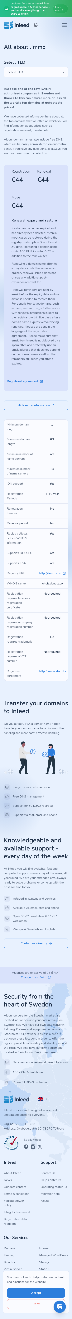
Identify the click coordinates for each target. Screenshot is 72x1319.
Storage (44, 1262)
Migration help (50, 1194)
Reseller (9, 1262)
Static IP (44, 1269)
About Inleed (12, 1173)
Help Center (49, 1180)
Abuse (45, 1201)
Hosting (9, 1255)
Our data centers (15, 1187)
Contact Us (48, 1173)
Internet (44, 1248)
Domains (10, 1248)
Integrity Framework (17, 1212)
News (8, 1180)
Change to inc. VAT (33, 977)
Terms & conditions (16, 1194)
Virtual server (13, 1269)
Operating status (52, 1187)
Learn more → (59, 9)
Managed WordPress (53, 1255)
